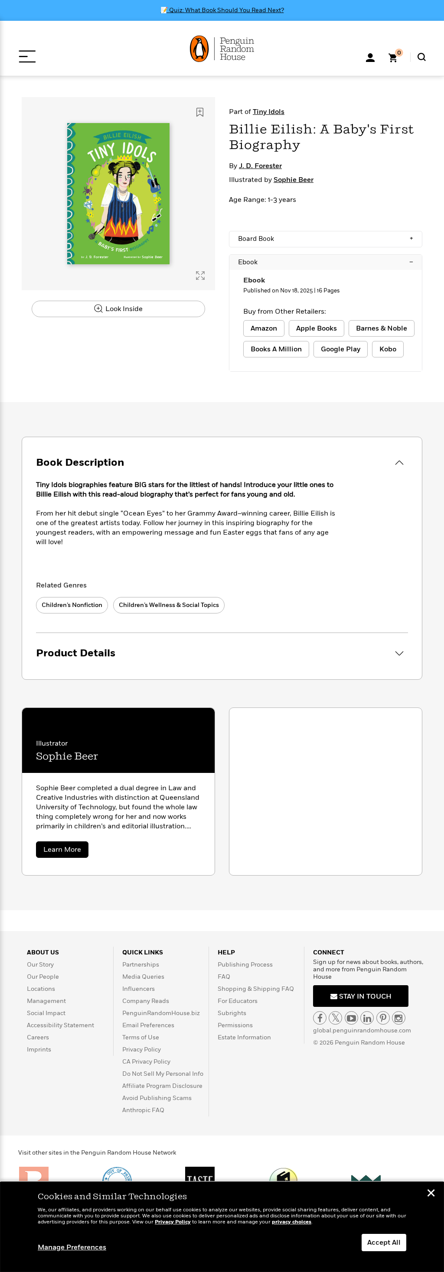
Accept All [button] (384, 1242)
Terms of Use (140, 1037)
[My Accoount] (370, 57)
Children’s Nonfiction (72, 605)
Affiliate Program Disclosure (162, 1086)
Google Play (340, 349)
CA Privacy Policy (146, 1062)
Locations (41, 989)
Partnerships (140, 964)
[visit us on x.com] (335, 1018)
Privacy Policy (141, 1049)
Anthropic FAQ (143, 1110)
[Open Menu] (27, 56)
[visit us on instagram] (398, 1018)
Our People (43, 977)
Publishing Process (245, 964)
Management (46, 1001)
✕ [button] (431, 1194)
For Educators (238, 1001)
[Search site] (422, 57)
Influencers (138, 989)
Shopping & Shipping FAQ (256, 989)
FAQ (224, 977)
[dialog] (222, 1227)
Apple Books (316, 328)
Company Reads (145, 1001)
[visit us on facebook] (319, 1018)
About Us (43, 952)
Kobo (387, 349)
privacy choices (291, 1222)
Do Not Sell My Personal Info (162, 1074)
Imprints (39, 1049)
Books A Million (276, 349)
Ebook (325, 262)
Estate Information (244, 1037)
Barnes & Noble (381, 328)
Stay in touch (364, 996)
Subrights (232, 1013)
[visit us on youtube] (351, 1018)
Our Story (40, 964)
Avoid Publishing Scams (157, 1098)
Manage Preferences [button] (72, 1247)
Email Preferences (148, 1025)
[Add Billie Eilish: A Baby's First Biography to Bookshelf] (200, 112)
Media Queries (143, 977)
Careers (38, 1037)
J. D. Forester (260, 166)
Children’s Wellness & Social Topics (169, 605)
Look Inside (123, 309)
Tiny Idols (268, 112)
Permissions (235, 1025)
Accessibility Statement (60, 1025)
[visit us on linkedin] (367, 1018)
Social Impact (46, 1013)
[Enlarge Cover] (200, 275)
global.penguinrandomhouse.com (362, 1030)
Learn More (65, 851)
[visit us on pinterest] (383, 1018)
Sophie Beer (293, 180)
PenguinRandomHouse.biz (161, 1013)
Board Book (325, 238)
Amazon (264, 328)
